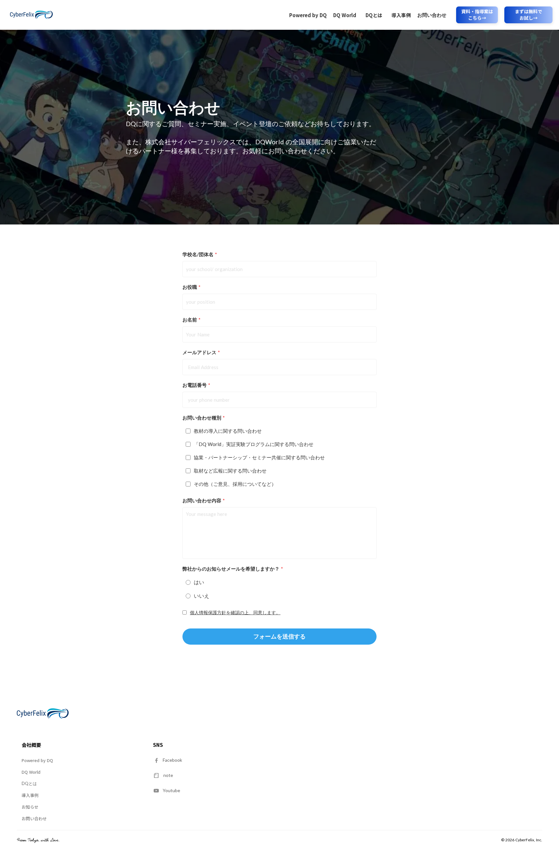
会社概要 (31, 745)
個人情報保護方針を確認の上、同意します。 (235, 612)
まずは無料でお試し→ (528, 14)
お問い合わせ (431, 15)
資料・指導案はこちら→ (477, 14)
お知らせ (30, 807)
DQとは (374, 15)
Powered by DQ (308, 15)
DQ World (344, 15)
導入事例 (401, 15)
